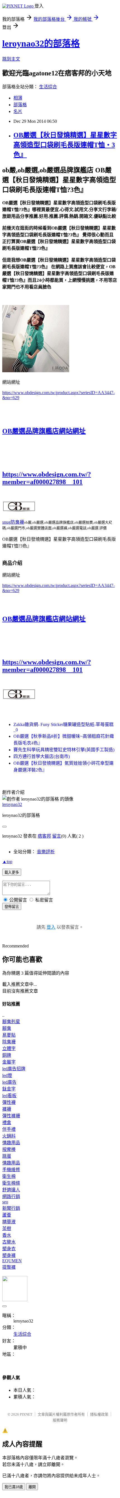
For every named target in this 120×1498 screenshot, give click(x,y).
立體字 (9, 1048)
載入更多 (11, 872)
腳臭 (6, 1028)
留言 (56, 836)
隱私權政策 (99, 1414)
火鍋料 (9, 1136)
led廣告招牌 (13, 1068)
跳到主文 (11, 59)
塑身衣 (9, 1248)
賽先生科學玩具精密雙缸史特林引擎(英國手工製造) (63, 749)
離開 (32, 1487)
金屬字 (9, 1062)
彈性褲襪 (11, 1115)
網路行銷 (11, 1196)
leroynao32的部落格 (41, 43)
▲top (7, 861)
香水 (6, 1235)
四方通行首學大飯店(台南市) (41, 756)
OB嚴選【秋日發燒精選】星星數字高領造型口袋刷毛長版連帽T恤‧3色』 (65, 144)
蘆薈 (6, 1215)
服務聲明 (60, 1420)
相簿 (17, 98)
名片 (17, 111)
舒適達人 (11, 1189)
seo (5, 1201)
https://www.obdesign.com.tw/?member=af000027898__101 (46, 478)
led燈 (7, 1075)
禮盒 (6, 1122)
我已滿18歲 (13, 1487)
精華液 (9, 1221)
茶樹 (6, 1228)
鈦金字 (9, 1088)
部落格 (20, 104)
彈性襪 (9, 1102)
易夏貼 (9, 1035)
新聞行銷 (11, 1208)
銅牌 (6, 1055)
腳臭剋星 (11, 1021)
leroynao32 (12, 804)
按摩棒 (9, 1149)
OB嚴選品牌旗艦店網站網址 (44, 431)
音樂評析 (46, 851)
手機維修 (11, 1169)
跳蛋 (6, 1156)
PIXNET (26, 1414)
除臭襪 (9, 1041)
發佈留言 (11, 907)
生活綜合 (48, 86)
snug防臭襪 (13, 522)
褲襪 (6, 1109)
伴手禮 (9, 1129)
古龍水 (9, 1242)
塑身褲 (9, 1255)
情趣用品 (11, 1142)
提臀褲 (9, 1267)
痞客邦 (44, 836)
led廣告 (9, 1082)
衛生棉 (9, 1176)
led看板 (9, 1095)
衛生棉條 (11, 1183)
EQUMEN (12, 1260)
